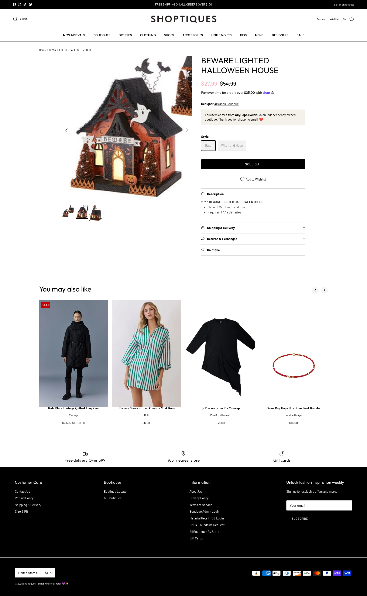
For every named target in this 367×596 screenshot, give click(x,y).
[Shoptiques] (183, 19)
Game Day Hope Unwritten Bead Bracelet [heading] (293, 408)
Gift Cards (196, 538)
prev (315, 290)
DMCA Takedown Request (206, 525)
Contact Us (22, 491)
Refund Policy (24, 498)
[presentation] (73, 417)
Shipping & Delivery (28, 505)
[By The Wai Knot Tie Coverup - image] (220, 353)
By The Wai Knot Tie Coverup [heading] (220, 408)
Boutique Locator (116, 491)
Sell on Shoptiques (344, 4)
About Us (195, 491)
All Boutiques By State (204, 531)
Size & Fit (21, 511)
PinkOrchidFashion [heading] (220, 415)
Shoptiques (29, 583)
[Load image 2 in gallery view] (127, 128)
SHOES (169, 35)
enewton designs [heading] (293, 415)
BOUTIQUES (101, 35)
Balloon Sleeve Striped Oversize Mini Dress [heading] (147, 408)
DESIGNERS (280, 35)
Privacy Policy (199, 498)
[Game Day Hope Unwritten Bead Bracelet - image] (293, 353)
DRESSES (125, 35)
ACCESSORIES (192, 35)
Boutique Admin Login (204, 511)
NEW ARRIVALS (74, 35)
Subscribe (300, 518)
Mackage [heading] (73, 415)
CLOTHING (148, 35)
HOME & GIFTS (221, 35)
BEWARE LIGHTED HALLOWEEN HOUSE (70, 49)
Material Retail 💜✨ (57, 583)
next (324, 290)
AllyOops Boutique (226, 104)
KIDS (243, 35)
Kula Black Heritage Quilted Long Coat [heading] (73, 408)
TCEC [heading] (147, 415)
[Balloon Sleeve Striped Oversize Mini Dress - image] (146, 353)
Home (42, 49)
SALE (300, 35)
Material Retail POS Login (206, 518)
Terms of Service (200, 505)
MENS (259, 35)
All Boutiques (112, 498)
